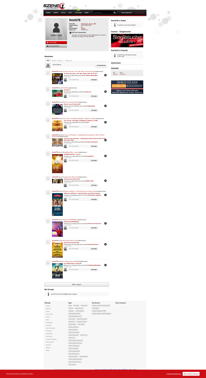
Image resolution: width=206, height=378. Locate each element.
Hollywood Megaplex (94, 265)
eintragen (94, 79)
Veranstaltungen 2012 (75, 316)
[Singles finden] (127, 40)
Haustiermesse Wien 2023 (70, 177)
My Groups (49, 289)
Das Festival (72, 364)
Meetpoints (68, 60)
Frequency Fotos (82, 321)
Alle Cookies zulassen (191, 374)
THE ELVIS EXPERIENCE (70, 219)
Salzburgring (91, 106)
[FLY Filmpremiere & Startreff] (57, 270)
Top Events (49, 336)
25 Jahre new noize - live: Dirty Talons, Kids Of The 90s (79, 71)
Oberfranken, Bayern (87, 24)
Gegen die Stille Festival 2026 (101, 305)
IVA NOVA (65, 88)
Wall (48, 60)
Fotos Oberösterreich (75, 362)
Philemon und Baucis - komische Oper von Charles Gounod (80, 191)
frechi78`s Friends (119, 50)
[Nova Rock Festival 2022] (57, 250)
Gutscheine (49, 333)
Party (70, 305)
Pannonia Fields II (93, 244)
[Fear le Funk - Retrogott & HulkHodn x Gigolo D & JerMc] (57, 125)
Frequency (72, 321)
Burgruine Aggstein (95, 195)
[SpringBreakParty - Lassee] (57, 163)
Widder (83, 28)
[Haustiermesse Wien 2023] (57, 181)
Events (56, 12)
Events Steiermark (74, 332)
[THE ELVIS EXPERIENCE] (57, 229)
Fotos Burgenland (74, 354)
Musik (87, 12)
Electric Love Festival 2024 (70, 102)
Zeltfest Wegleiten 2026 (99, 311)
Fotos (63, 12)
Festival (71, 308)
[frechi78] (48, 73)
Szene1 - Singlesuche (121, 32)
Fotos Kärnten (84, 356)
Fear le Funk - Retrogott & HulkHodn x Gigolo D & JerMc (79, 118)
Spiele (48, 350)
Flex (87, 122)
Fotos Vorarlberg (73, 348)
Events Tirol (83, 335)
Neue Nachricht (54, 46)
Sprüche (48, 347)
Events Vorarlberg (74, 346)
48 (82, 27)
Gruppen (48, 345)
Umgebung (49, 322)
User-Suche (49, 314)
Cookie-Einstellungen (174, 374)
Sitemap (48, 308)
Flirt (70, 12)
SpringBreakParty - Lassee (70, 152)
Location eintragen (51, 339)
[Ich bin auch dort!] (105, 75)
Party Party (84, 305)
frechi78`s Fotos (118, 21)
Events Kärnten (73, 356)
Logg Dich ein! (139, 12)
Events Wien (72, 324)
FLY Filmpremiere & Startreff (71, 261)
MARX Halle (90, 181)
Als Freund (53, 42)
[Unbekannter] (66, 79)
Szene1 (48, 306)
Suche (48, 311)
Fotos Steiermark (74, 335)
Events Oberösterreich (75, 359)
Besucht (115, 73)
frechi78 (55, 71)
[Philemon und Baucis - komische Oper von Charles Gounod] (57, 204)
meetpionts (123, 73)
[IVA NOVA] (57, 93)
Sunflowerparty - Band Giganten (101, 313)
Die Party (76, 305)
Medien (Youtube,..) (57, 60)
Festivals (71, 311)
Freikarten (49, 331)
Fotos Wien (81, 324)
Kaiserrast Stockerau (94, 223)
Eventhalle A (90, 156)
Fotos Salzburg (73, 329)
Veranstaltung (80, 311)
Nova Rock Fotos (82, 319)
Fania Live (88, 92)
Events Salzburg (73, 327)
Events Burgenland (74, 351)
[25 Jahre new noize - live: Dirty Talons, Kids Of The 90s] (57, 78)
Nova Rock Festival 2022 (70, 240)
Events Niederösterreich (76, 340)
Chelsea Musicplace (92, 75)
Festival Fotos (79, 308)
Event (85, 35)
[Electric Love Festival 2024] (57, 109)
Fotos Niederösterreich (75, 343)
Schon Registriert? (126, 12)
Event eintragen (50, 328)
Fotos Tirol (72, 338)
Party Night (95, 308)
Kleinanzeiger (50, 342)
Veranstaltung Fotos (74, 313)
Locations (78, 12)
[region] (103, 374)
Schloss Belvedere (92, 142)
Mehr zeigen (76, 284)
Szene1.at (56, 6)
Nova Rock (72, 319)
